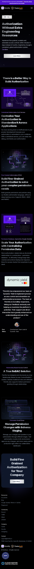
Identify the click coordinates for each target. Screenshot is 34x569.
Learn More (16, 56)
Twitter (3, 514)
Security (3, 529)
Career (3, 526)
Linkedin (3, 519)
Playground (4, 505)
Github (3, 517)
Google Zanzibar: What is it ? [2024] (10, 502)
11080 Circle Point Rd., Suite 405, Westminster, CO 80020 (16, 541)
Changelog (4, 531)
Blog (2, 500)
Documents (4, 497)
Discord (3, 512)
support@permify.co (6, 538)
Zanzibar (5, 49)
